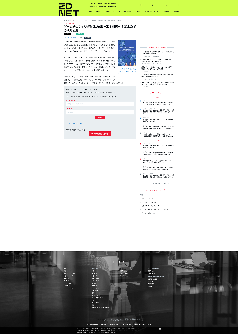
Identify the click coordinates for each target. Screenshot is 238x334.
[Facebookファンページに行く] (114, 262)
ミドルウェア (95, 290)
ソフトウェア (166, 11)
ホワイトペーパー (77, 20)
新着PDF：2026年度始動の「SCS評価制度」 (103, 6)
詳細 (107, 332)
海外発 (98, 11)
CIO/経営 (107, 11)
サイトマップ (147, 324)
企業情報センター (69, 278)
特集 (90, 11)
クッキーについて (115, 324)
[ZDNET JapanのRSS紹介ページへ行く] (124, 262)
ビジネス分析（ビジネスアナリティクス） (155, 209)
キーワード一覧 (68, 288)
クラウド (139, 11)
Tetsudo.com (124, 276)
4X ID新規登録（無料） (100, 134)
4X (120, 268)
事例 (65, 271)
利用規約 (103, 324)
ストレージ (95, 285)
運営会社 (137, 324)
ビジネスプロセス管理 (148, 202)
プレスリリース (68, 281)
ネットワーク (95, 288)
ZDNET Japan (67, 20)
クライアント (95, 276)
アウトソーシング (147, 199)
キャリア (94, 300)
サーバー (94, 283)
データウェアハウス (148, 213)
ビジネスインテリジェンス (150, 206)
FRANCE (150, 281)
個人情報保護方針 (92, 324)
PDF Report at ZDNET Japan (100, 307)
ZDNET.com (151, 273)
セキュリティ (127, 11)
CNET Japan (123, 271)
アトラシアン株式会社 (70, 37)
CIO (93, 271)
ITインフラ (116, 11)
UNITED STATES (152, 279)
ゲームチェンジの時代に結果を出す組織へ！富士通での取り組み (127, 71)
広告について (127, 324)
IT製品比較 (67, 285)
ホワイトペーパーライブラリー (162, 183)
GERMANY (151, 284)
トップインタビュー (69, 273)
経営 (86, 20)
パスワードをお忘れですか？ (75, 123)
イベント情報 (67, 283)
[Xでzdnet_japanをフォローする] (119, 262)
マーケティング (96, 295)
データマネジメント (151, 11)
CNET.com (151, 271)
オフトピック (95, 302)
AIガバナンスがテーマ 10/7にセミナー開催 (102, 3)
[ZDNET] (73, 8)
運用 (93, 293)
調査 (93, 305)
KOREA (150, 286)
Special (176, 11)
